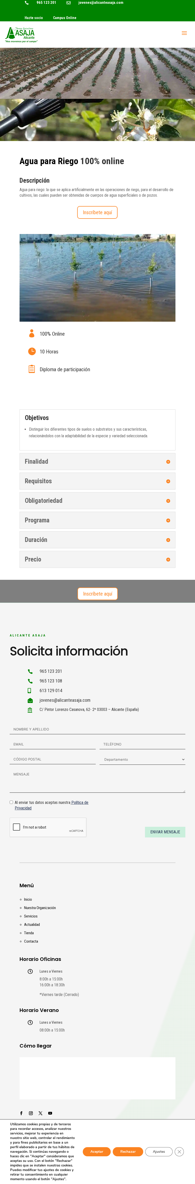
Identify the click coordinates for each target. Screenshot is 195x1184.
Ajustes (159, 1151)
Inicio (28, 899)
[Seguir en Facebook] (21, 1113)
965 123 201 (46, 2)
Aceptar (96, 1151)
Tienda (29, 933)
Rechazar (128, 1151)
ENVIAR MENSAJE (165, 832)
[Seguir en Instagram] (31, 1113)
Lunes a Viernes (51, 971)
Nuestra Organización (40, 908)
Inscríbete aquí (97, 212)
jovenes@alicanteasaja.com (100, 2)
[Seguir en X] (40, 1113)
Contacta (31, 941)
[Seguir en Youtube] (50, 1113)
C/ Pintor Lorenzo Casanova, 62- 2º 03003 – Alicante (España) (89, 709)
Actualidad (32, 924)
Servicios (31, 916)
